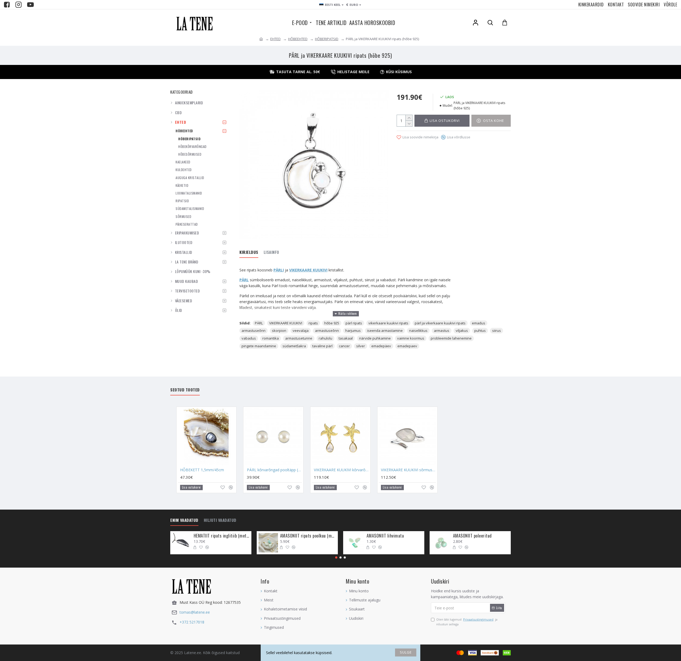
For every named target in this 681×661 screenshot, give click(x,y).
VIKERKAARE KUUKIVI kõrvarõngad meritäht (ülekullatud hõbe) (341, 470)
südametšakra (294, 346)
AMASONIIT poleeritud (472, 536)
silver (360, 346)
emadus (478, 323)
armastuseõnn (253, 330)
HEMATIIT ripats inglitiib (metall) (222, 536)
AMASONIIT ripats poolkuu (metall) (308, 536)
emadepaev (407, 346)
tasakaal (346, 338)
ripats (313, 323)
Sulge (406, 652)
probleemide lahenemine (451, 338)
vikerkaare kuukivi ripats (388, 323)
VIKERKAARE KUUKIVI (285, 323)
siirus (496, 330)
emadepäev (381, 346)
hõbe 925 (331, 323)
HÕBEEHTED (298, 38)
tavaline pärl (322, 346)
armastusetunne (298, 338)
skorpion (279, 330)
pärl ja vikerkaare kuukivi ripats (440, 323)
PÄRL (244, 279)
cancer (344, 346)
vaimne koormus (410, 338)
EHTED (275, 38)
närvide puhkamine (375, 338)
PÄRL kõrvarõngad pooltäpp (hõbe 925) (274, 470)
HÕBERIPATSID (326, 38)
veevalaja (301, 330)
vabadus (249, 338)
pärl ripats (354, 323)
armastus (441, 330)
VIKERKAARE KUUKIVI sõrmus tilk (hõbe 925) (408, 470)
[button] (336, 557)
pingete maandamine (259, 346)
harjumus (353, 330)
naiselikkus (418, 330)
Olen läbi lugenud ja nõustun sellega (466, 621)
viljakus (462, 330)
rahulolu (325, 338)
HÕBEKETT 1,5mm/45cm (202, 470)
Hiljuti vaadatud (220, 520)
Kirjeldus (248, 252)
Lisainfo (271, 252)
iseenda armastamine (385, 330)
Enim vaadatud (184, 520)
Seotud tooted (185, 390)
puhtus (480, 330)
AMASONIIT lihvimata (385, 536)
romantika (270, 338)
